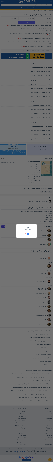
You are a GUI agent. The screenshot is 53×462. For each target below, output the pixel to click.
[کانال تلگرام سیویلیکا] (28, 234)
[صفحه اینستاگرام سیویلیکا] (25, 234)
